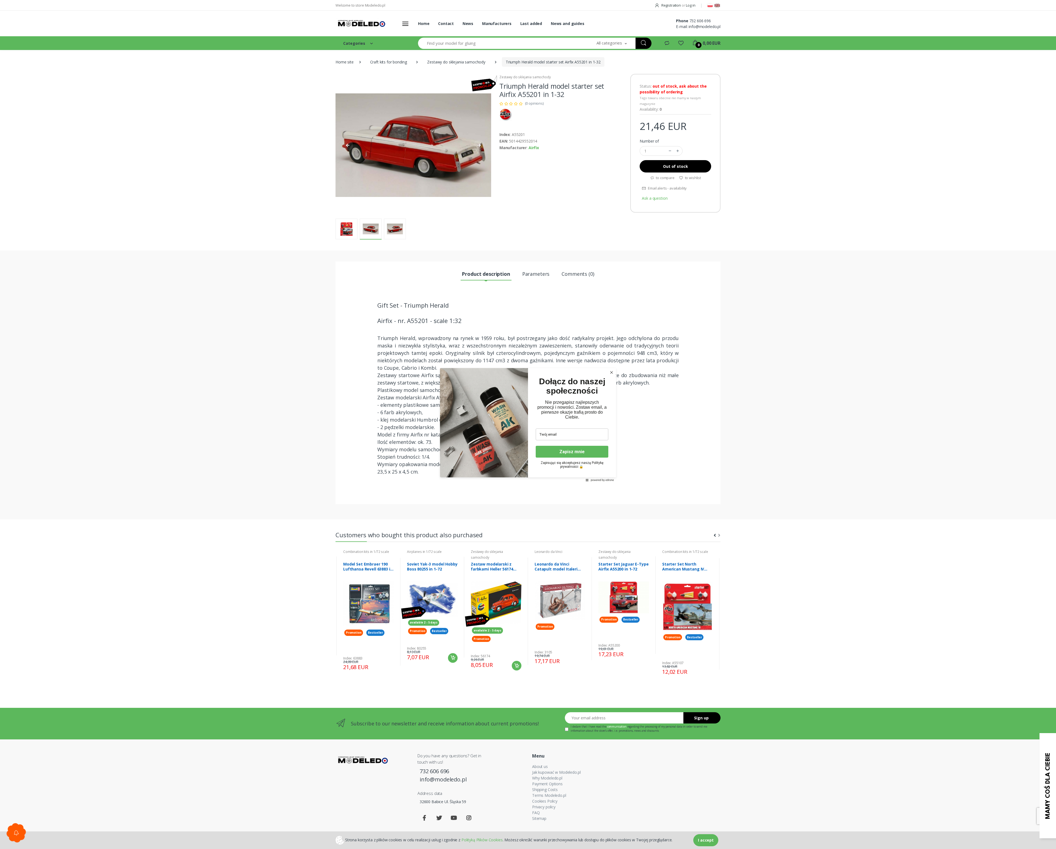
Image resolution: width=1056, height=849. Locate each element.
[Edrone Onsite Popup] (528, 424)
